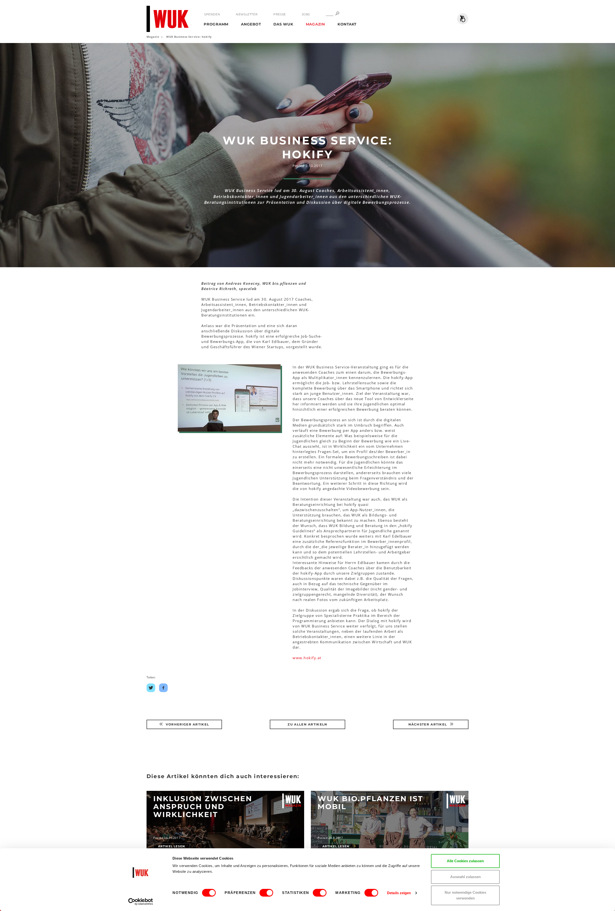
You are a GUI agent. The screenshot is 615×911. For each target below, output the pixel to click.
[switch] (266, 893)
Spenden (212, 14)
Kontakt (347, 24)
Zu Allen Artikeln (307, 724)
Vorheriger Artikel (187, 724)
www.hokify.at (307, 657)
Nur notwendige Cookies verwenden (465, 895)
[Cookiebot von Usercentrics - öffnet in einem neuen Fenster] (141, 901)
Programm (216, 24)
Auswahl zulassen (465, 877)
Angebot (251, 24)
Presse (279, 14)
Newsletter (247, 14)
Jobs (306, 14)
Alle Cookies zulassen (465, 861)
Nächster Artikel (428, 724)
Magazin (315, 24)
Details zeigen (399, 893)
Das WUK (283, 24)
